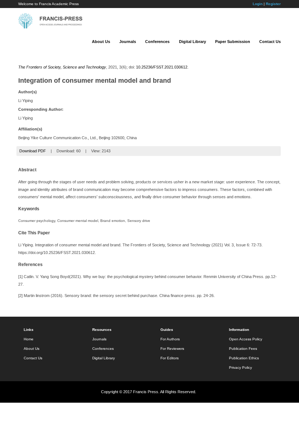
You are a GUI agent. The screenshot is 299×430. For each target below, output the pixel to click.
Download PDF (32, 151)
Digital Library (192, 41)
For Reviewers (172, 349)
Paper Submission (232, 41)
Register (273, 4)
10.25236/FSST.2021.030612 (161, 67)
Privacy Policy (240, 368)
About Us (101, 41)
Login (258, 4)
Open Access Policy (245, 339)
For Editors (169, 358)
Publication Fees (243, 349)
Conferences (157, 41)
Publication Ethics (244, 358)
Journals (127, 41)
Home (29, 339)
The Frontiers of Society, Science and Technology (62, 67)
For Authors (170, 339)
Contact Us (270, 41)
